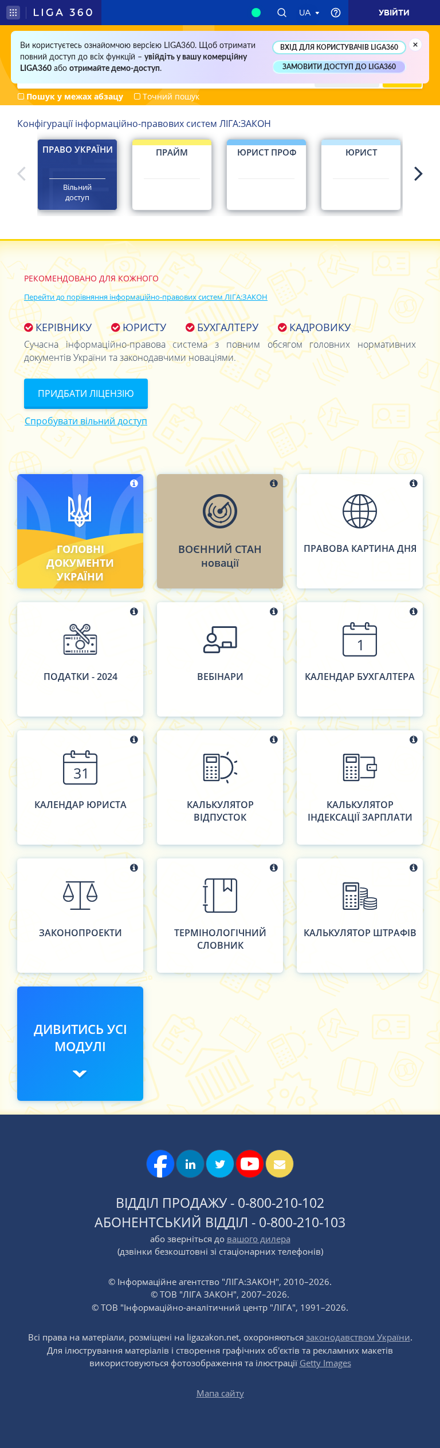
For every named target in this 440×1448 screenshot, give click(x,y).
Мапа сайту (220, 1393)
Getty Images (325, 1363)
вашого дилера (258, 1238)
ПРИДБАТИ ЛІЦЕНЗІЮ (86, 393)
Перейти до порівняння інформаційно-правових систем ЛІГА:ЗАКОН (146, 297)
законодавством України (358, 1337)
